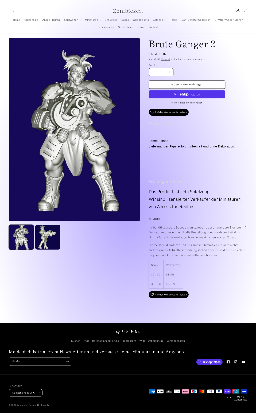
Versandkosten (175, 340)
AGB (86, 340)
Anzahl (152, 65)
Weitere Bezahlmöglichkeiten (187, 102)
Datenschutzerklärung (105, 340)
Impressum (129, 340)
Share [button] (156, 218)
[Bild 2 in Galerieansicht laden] (47, 237)
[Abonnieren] (67, 362)
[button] (12, 10)
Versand (165, 59)
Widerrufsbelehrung (151, 340)
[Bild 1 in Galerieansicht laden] (21, 237)
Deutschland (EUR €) (24, 392)
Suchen (75, 340)
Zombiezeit (22, 405)
